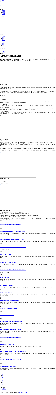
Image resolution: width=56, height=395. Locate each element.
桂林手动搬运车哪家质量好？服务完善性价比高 (10, 337)
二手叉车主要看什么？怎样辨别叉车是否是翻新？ (11, 321)
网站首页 (3, 10)
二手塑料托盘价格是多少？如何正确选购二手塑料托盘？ (12, 231)
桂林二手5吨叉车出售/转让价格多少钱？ (9, 308)
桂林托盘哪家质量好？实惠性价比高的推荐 (9, 300)
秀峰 (2, 380)
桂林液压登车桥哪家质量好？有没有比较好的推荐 (11, 359)
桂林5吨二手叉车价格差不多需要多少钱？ (9, 344)
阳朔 (2, 384)
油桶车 (3, 38)
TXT (26, 392)
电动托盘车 (3, 39)
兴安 (2, 374)
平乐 (2, 376)
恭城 (2, 377)
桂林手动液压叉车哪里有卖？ (6, 293)
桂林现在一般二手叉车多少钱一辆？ (8, 262)
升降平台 (3, 42)
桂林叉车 (21, 60)
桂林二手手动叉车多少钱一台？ (7, 315)
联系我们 (3, 16)
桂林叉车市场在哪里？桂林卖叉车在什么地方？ (10, 329)
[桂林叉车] (2, 0)
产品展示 (3, 13)
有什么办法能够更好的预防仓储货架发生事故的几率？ (12, 239)
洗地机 (3, 45)
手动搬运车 (3, 36)
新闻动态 (3, 12)
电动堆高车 (3, 40)
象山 (2, 382)
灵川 (2, 379)
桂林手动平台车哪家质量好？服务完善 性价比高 (10, 224)
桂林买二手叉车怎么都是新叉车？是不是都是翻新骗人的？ (13, 270)
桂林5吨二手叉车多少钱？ (6, 254)
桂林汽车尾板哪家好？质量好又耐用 (8, 366)
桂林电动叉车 (4, 389)
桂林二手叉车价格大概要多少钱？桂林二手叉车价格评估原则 (13, 351)
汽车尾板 (3, 43)
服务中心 (3, 14)
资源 (2, 383)
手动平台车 (3, 37)
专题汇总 (23, 392)
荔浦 (2, 381)
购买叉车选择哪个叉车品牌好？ (7, 285)
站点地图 (20, 392)
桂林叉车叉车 (4, 51)
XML (25, 392)
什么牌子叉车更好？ (4, 277)
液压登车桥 (3, 44)
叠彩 (2, 375)
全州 (2, 373)
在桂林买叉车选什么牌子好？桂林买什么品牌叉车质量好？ (13, 247)
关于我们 (3, 11)
